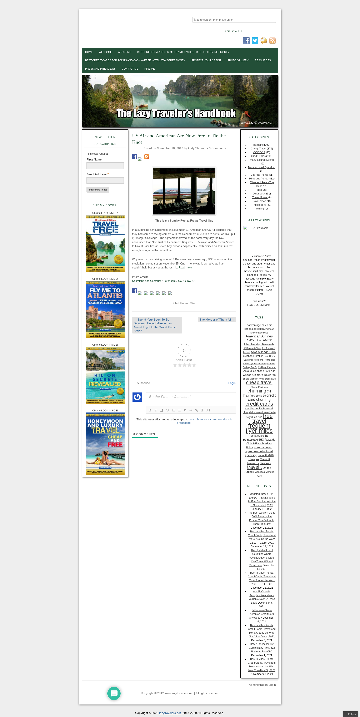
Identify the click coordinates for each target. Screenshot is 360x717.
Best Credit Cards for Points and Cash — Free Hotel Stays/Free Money (135, 60)
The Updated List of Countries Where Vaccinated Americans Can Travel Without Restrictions (261, 558)
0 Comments (217, 148)
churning (257, 391)
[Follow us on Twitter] (140, 159)
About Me (124, 52)
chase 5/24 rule (266, 370)
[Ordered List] (173, 410)
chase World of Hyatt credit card (259, 378)
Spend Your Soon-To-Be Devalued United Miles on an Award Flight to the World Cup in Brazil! (155, 325)
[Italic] (156, 410)
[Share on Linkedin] (158, 293)
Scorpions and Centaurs (146, 280)
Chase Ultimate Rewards (259, 374)
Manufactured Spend (262, 159)
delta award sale (259, 412)
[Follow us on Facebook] (134, 156)
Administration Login (262, 684)
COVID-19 (259, 152)
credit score (252, 408)
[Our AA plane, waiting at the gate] (184, 191)
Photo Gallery (238, 60)
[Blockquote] (185, 410)
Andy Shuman (197, 148)
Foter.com (170, 280)
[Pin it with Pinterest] (152, 293)
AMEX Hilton (254, 340)
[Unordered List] (179, 410)
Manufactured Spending (261, 167)
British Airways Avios (264, 363)
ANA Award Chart (252, 348)
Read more (185, 267)
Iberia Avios (257, 435)
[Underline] (162, 410)
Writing (260, 208)
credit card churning (262, 397)
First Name (94, 159)
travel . (254, 467)
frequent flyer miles (259, 428)
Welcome (105, 52)
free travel (262, 418)
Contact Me (130, 68)
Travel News (259, 201)
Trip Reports (259, 204)
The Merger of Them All (217, 319)
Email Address (97, 174)
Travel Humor (260, 197)
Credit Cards (258, 156)
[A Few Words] (259, 238)
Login (232, 383)
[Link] (197, 410)
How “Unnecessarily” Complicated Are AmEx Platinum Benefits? (262, 648)
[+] (208, 409)
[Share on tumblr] (164, 293)
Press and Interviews (100, 68)
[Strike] (167, 410)
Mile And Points (259, 174)
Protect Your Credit (206, 60)
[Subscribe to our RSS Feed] (146, 156)
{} (202, 409)
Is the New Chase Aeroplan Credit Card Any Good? (261, 614)
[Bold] (150, 410)
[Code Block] (191, 410)
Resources (263, 60)
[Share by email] (170, 293)
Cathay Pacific (250, 367)
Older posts (259, 193)
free (260, 417)
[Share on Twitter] (140, 293)
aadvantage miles (257, 325)
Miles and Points (258, 178)
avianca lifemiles (253, 355)
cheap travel (259, 382)
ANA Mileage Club (263, 352)
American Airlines (259, 336)
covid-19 (261, 395)
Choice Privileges (259, 387)
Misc (193, 303)
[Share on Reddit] (146, 293)
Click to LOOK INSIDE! (105, 213)
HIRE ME (149, 68)
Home (89, 52)
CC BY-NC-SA (186, 280)
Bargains (258, 144)
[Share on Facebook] (134, 290)
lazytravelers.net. (170, 712)
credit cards (259, 404)
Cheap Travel (258, 148)
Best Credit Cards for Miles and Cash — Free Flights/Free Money (183, 52)
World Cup (260, 472)
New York (265, 463)
